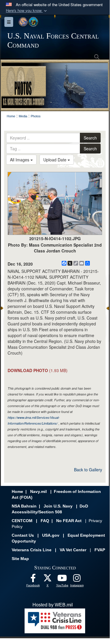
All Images (20, 160)
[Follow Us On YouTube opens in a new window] (62, 579)
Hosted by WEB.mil (52, 604)
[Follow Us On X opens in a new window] (47, 579)
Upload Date (55, 160)
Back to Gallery (88, 469)
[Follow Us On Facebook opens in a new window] (33, 579)
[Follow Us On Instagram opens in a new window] (77, 579)
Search (90, 138)
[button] (27, 11)
